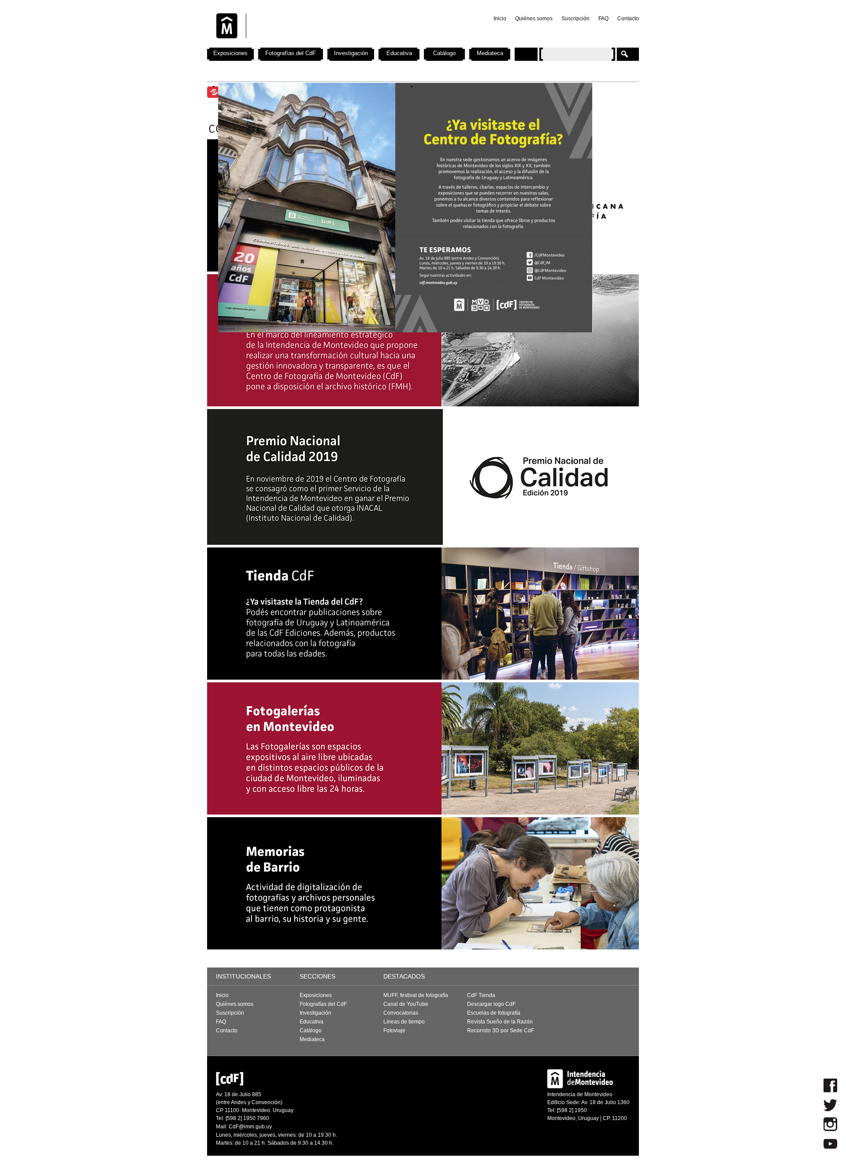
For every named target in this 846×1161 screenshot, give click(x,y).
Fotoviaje (394, 1030)
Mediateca (490, 53)
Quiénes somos (534, 18)
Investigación (351, 53)
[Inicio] (323, 44)
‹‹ (306, 207)
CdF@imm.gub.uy (250, 1127)
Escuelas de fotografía (493, 1013)
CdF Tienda (481, 995)
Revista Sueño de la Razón (500, 1022)
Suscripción (575, 18)
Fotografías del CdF (290, 53)
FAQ (603, 18)
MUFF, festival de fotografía (415, 995)
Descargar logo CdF (491, 1004)
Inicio (500, 18)
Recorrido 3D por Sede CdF (500, 1030)
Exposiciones (230, 53)
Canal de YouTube (405, 1004)
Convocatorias (400, 1013)
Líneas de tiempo (404, 1022)
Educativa (399, 53)
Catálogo (444, 53)
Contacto (628, 18)
